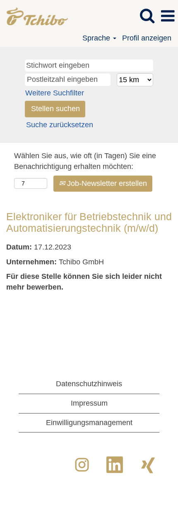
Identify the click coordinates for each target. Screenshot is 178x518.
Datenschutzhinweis (89, 384)
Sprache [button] (97, 38)
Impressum (89, 403)
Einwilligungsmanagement (89, 422)
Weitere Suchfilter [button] (54, 93)
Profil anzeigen (146, 38)
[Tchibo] (34, 15)
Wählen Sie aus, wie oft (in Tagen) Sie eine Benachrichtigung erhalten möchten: (85, 161)
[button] (167, 16)
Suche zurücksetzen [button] (59, 125)
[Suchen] (147, 16)
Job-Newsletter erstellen (106, 183)
